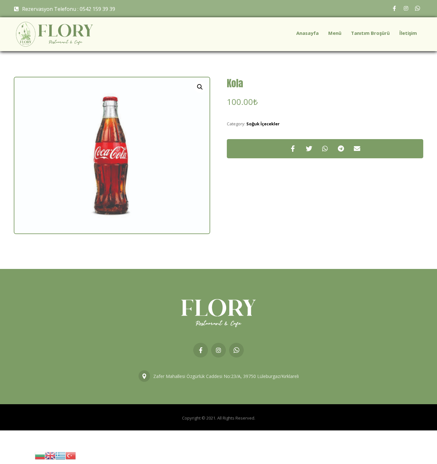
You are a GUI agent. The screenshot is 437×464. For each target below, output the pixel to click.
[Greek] (60, 455)
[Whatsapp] (417, 8)
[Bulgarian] (40, 455)
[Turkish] (71, 455)
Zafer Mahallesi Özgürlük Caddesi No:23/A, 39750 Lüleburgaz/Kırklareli (226, 376)
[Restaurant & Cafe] (54, 34)
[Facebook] (394, 8)
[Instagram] (406, 8)
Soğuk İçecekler (263, 124)
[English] (50, 455)
